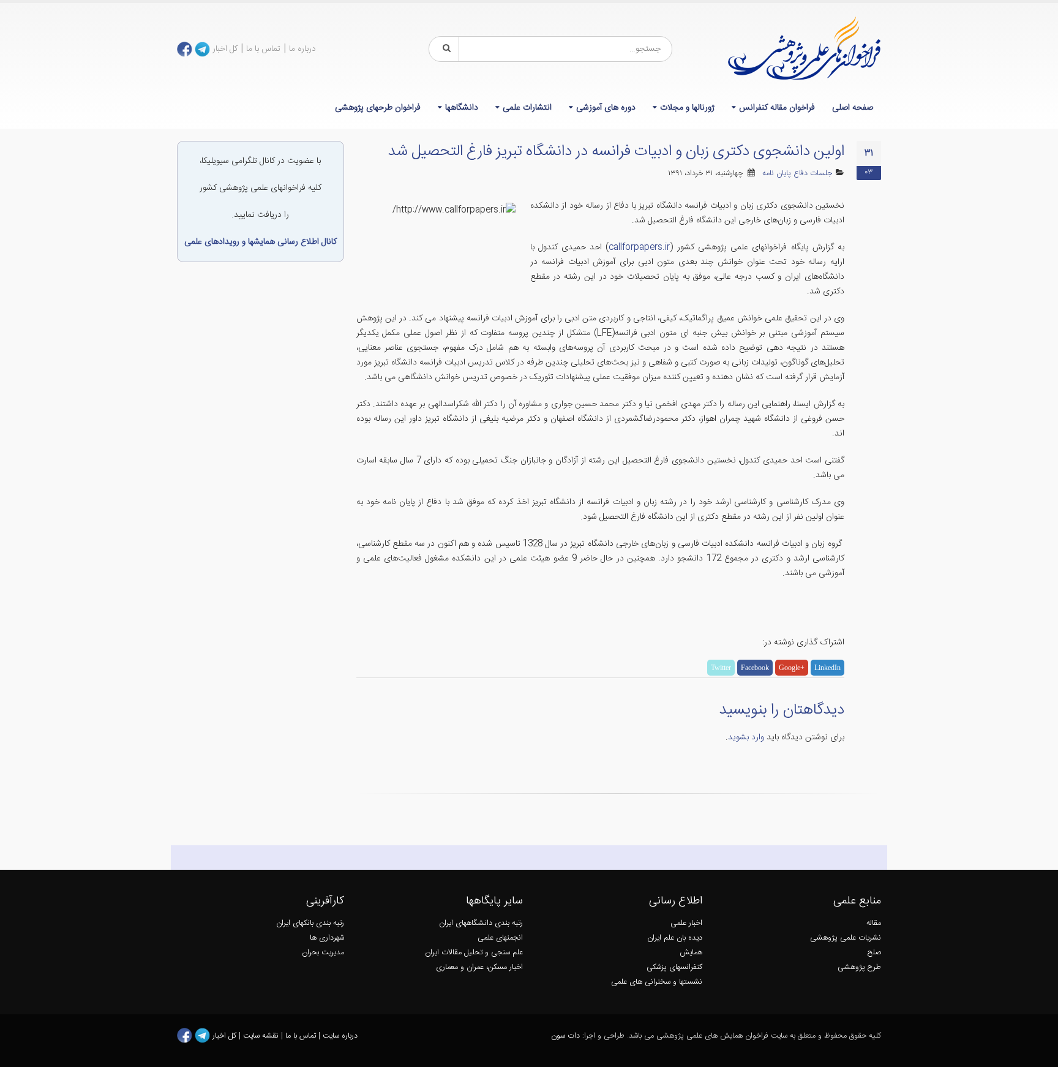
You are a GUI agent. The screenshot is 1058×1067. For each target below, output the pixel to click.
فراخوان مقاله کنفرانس (777, 107)
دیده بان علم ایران (674, 938)
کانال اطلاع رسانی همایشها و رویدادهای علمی (260, 242)
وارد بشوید (746, 737)
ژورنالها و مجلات (687, 107)
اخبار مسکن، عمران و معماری (479, 967)
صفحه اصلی (852, 107)
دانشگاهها (461, 107)
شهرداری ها (327, 938)
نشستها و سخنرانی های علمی (656, 982)
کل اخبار (225, 49)
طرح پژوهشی (859, 967)
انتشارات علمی (527, 107)
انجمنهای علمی (500, 938)
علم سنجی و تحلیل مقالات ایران (474, 952)
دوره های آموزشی (606, 107)
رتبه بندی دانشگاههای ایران (481, 923)
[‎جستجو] (444, 49)
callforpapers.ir (639, 247)
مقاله (873, 923)
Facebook (755, 667)
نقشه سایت (262, 1036)
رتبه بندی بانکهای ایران (310, 923)
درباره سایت (340, 1036)
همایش (691, 952)
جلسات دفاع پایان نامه (797, 173)
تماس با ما (263, 49)
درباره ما (302, 49)
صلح (874, 952)
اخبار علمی (686, 923)
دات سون (565, 1036)
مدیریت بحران (323, 952)
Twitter (721, 667)
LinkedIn (827, 667)
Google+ (792, 667)
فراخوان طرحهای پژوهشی (378, 107)
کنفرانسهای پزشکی (674, 967)
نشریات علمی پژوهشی (845, 938)
